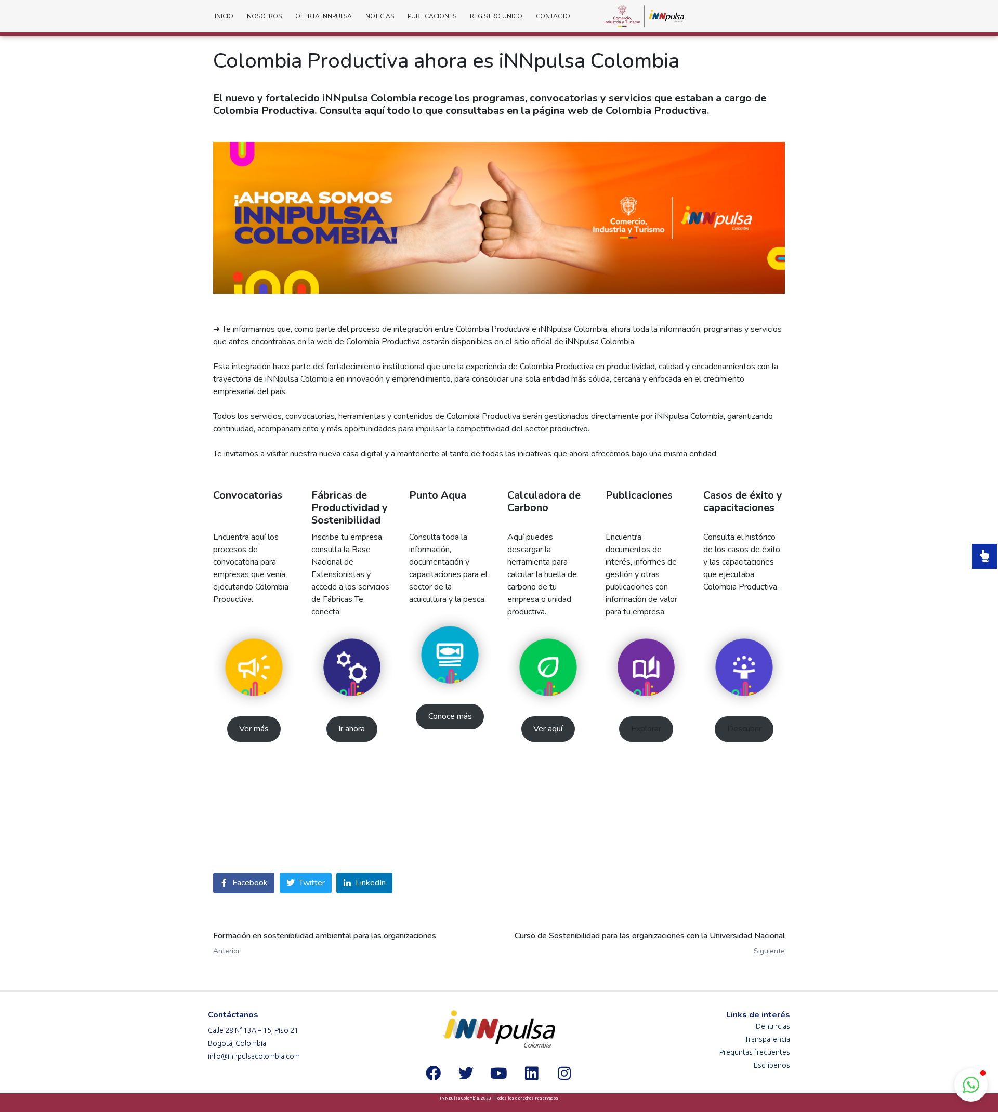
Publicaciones (432, 16)
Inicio (224, 16)
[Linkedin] (532, 1073)
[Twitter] (466, 1073)
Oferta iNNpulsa (323, 16)
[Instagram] (564, 1073)
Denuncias (773, 1026)
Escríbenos (772, 1065)
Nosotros (264, 16)
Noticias (379, 16)
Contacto (553, 16)
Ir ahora (351, 729)
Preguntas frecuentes (754, 1052)
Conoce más (450, 716)
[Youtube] (499, 1073)
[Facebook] (433, 1073)
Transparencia (767, 1039)
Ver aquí (547, 729)
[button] (971, 1085)
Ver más (254, 729)
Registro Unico (496, 16)
